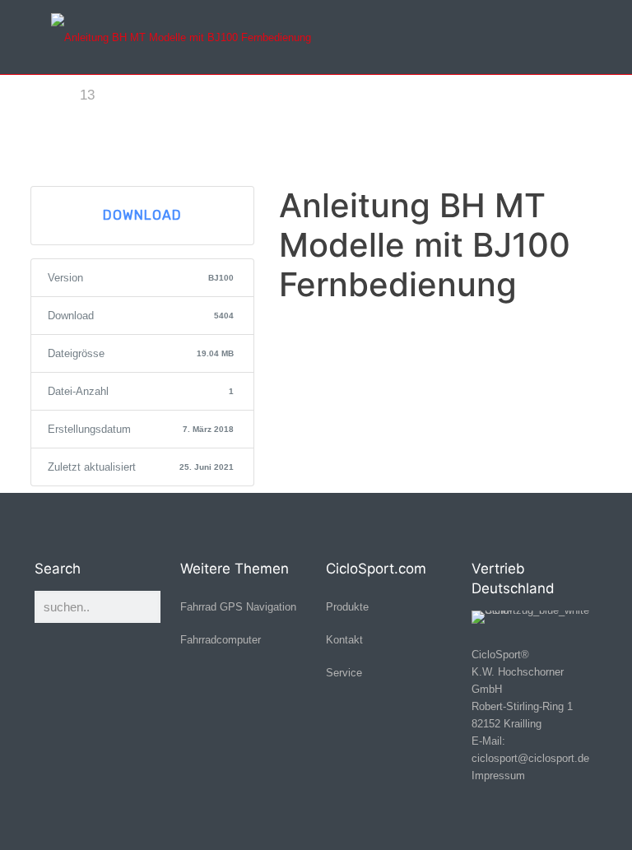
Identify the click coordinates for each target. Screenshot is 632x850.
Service (344, 673)
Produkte (347, 607)
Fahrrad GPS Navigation (238, 607)
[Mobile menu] (571, 37)
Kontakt (344, 640)
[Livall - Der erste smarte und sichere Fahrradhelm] (181, 37)
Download (142, 215)
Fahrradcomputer (220, 640)
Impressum (498, 775)
